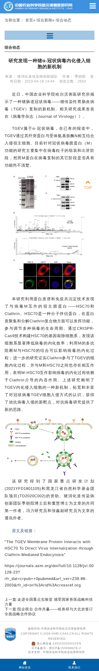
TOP (88, 188)
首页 (29, 20)
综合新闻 (44, 20)
